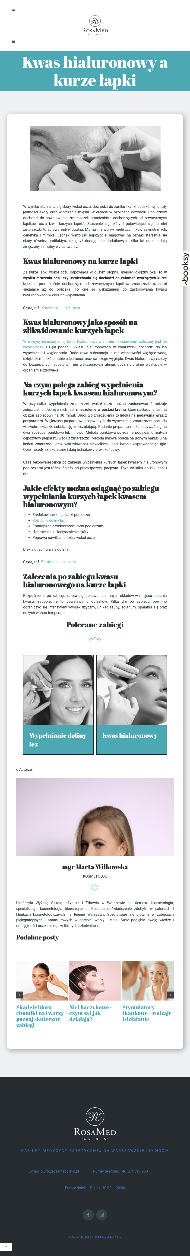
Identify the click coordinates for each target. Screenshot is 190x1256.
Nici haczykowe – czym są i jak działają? (90, 1013)
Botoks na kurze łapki (58, 562)
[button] (19, 995)
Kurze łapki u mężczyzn (60, 308)
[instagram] (101, 1214)
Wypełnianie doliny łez (57, 739)
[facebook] (88, 1214)
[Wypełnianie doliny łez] (58, 658)
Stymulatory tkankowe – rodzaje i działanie (146, 1013)
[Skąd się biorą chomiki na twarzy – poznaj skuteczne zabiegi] (42, 963)
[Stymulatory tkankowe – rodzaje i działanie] (148, 963)
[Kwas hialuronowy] (132, 658)
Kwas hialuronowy (129, 735)
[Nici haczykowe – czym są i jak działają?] (95, 963)
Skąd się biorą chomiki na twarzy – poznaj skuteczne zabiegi (42, 1016)
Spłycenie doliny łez (48, 520)
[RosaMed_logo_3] (95, 15)
